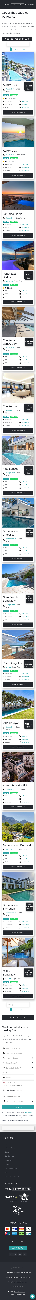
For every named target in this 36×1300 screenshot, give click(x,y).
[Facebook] (11, 1254)
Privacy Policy (11, 1282)
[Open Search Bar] (26, 4)
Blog (6, 1172)
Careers (7, 1152)
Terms (25, 1112)
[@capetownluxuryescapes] (15, 1254)
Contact (7, 1164)
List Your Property (11, 1168)
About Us (8, 1160)
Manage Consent (18, 1286)
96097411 (24, 1202)
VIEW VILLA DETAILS (18, 112)
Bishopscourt (11, 539)
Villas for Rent (10, 1148)
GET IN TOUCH (18, 1248)
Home (7, 1144)
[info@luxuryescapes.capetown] (20, 1254)
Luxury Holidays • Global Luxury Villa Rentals (18, 1277)
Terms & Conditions (12, 1176)
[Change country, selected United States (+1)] (4, 1082)
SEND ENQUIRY (18, 1107)
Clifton (8, 667)
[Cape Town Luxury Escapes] (13, 4)
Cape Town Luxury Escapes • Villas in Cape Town (18, 1272)
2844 (11, 1202)
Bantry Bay (10, 89)
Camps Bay (10, 473)
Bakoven (9, 281)
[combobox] (18, 1094)
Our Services (9, 1156)
